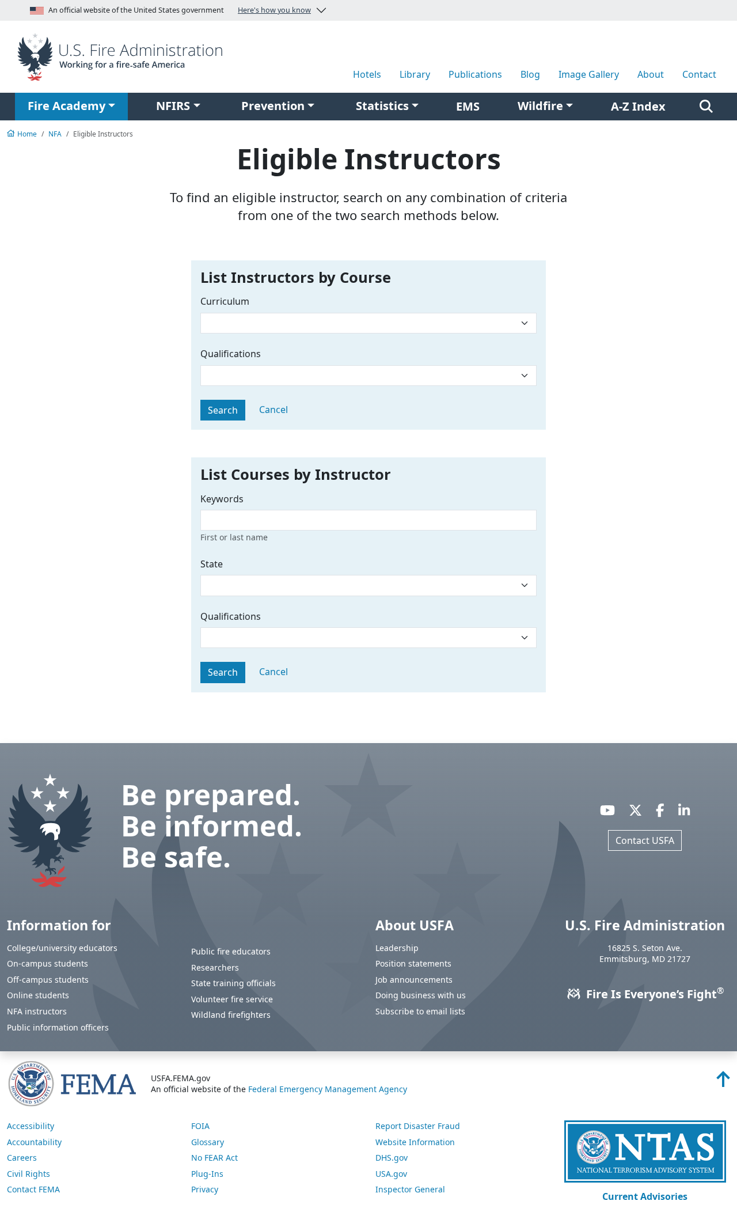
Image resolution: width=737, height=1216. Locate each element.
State (211, 564)
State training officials (233, 983)
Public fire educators (231, 951)
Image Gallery (589, 74)
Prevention (273, 105)
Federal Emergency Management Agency (327, 1089)
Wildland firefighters (231, 1014)
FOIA (200, 1125)
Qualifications (230, 353)
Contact (699, 74)
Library (415, 74)
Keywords (222, 499)
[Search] (706, 106)
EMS (468, 106)
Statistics (382, 105)
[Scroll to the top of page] (723, 1082)
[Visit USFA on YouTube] (607, 810)
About (650, 74)
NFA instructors (37, 1011)
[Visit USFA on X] (635, 810)
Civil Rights (28, 1173)
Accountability (34, 1142)
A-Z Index (638, 106)
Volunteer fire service (232, 999)
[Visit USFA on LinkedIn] (684, 810)
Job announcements (414, 979)
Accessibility (30, 1125)
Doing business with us (420, 995)
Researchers (215, 967)
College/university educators (62, 947)
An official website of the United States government (179, 10)
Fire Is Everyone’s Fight (653, 994)
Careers (22, 1157)
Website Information (415, 1142)
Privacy (204, 1189)
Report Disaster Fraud (417, 1125)
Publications (475, 74)
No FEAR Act (214, 1157)
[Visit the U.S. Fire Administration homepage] (123, 56)
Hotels (367, 74)
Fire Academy (66, 105)
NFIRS (173, 105)
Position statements (413, 963)
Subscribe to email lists (420, 1011)
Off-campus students (48, 979)
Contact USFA (645, 840)
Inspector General (410, 1189)
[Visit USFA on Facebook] (659, 810)
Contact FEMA (33, 1189)
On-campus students (47, 963)
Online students (38, 995)
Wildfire (540, 105)
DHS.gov (391, 1157)
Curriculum (224, 301)
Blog (530, 74)
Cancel (273, 409)
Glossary (207, 1142)
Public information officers (58, 1027)
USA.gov (391, 1173)
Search (223, 410)
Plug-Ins (207, 1173)
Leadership (397, 947)
